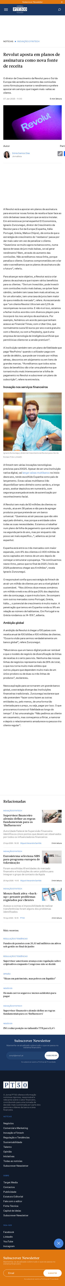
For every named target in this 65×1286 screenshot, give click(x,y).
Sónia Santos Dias (21, 153)
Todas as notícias (12, 1161)
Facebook (8, 1232)
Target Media (10, 1182)
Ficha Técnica (10, 1205)
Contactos (9, 1187)
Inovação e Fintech (28, 41)
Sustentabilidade (12, 1142)
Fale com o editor (12, 1201)
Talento (7, 1146)
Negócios (7, 988)
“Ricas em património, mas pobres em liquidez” (29, 979)
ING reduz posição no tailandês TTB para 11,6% (29, 1028)
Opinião (6, 974)
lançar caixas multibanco (36, 472)
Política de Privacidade (50, 1279)
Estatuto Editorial (13, 1196)
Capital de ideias (12, 1210)
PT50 (22, 918)
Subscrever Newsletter (15, 1165)
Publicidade (9, 1191)
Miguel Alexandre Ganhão (30, 843)
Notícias (8, 41)
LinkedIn (8, 1236)
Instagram (9, 1246)
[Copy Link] (60, 154)
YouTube (8, 1241)
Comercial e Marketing (15, 1128)
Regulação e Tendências (15, 939)
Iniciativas (9, 1156)
